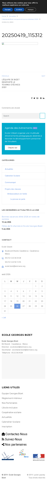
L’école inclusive (9, 408)
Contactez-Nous (16, 434)
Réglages (31, 10)
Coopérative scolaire (11, 412)
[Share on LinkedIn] (43, 98)
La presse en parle (17, 199)
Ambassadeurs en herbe (17, 194)
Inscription (7, 426)
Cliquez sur (12, 148)
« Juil (4, 317)
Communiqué (10, 182)
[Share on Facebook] (31, 98)
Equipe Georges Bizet (12, 393)
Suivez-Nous (13, 439)
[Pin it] (41, 98)
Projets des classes (13, 189)
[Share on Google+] (38, 98)
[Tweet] (34, 98)
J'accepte (7, 10)
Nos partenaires (15, 444)
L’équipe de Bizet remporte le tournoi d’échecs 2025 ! (11, 83)
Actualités (9, 169)
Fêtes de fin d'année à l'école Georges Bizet (22, 226)
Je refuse (19, 10)
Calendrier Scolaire (12, 176)
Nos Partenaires (9, 403)
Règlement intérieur (12, 398)
